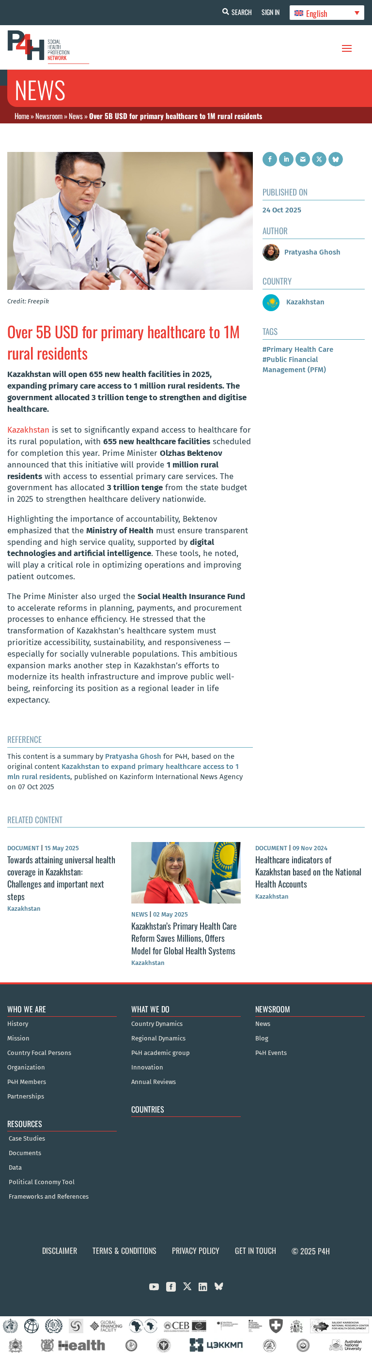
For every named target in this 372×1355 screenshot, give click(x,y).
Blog (261, 1038)
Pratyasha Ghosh (133, 756)
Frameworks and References (49, 1196)
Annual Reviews (153, 1082)
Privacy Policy (195, 1250)
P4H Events (271, 1053)
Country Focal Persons (39, 1053)
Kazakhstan (28, 430)
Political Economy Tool (42, 1182)
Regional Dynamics (158, 1038)
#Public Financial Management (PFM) (294, 364)
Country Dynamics (157, 1024)
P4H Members (26, 1082)
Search (242, 12)
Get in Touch (255, 1250)
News (76, 115)
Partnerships (25, 1096)
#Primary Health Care (298, 349)
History (17, 1024)
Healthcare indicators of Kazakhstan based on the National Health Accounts (308, 871)
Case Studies (27, 1138)
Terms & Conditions (124, 1250)
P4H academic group (160, 1053)
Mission (18, 1038)
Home (22, 115)
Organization (26, 1067)
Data (15, 1167)
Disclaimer (59, 1250)
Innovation (147, 1067)
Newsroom (48, 115)
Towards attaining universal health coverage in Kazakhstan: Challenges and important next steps (61, 878)
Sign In (270, 12)
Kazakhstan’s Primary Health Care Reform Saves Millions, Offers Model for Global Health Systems (184, 937)
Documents (25, 1153)
